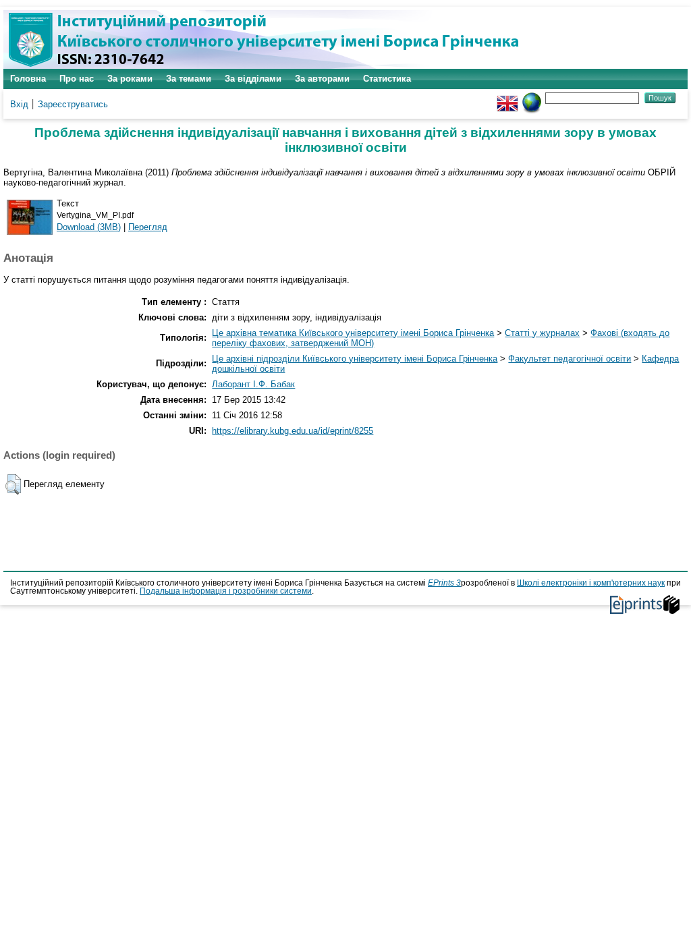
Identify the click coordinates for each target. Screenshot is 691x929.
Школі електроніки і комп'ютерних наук (591, 583)
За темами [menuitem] (188, 79)
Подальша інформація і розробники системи (226, 591)
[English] (507, 97)
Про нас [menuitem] (76, 79)
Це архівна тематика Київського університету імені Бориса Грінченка (353, 333)
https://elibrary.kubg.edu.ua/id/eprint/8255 (292, 431)
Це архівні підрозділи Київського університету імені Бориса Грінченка (354, 359)
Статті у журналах (542, 333)
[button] (13, 484)
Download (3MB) (89, 227)
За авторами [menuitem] (322, 79)
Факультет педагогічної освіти (569, 359)
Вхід (19, 104)
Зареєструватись (73, 104)
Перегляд (147, 227)
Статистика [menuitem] (387, 79)
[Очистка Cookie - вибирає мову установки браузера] (532, 97)
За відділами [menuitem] (253, 79)
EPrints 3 (444, 583)
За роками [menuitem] (130, 79)
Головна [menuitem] (28, 79)
